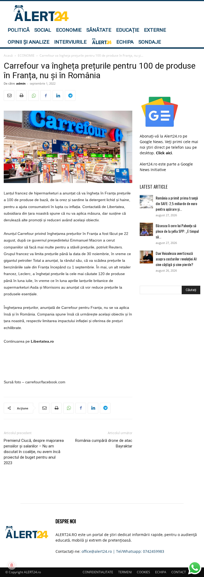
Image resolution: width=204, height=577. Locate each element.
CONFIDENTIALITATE (98, 572)
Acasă (8, 55)
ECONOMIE (69, 30)
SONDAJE (149, 42)
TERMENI (125, 572)
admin (21, 83)
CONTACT (178, 572)
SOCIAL (42, 30)
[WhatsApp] (33, 95)
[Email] (9, 95)
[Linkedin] (58, 95)
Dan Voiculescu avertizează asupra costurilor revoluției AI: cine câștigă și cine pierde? (176, 258)
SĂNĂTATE (98, 30)
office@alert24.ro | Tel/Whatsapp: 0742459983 (123, 551)
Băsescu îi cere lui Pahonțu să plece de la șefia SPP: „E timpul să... (177, 231)
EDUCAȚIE (127, 30)
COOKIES (143, 572)
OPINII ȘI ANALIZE (28, 42)
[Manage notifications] (11, 565)
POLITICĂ (18, 30)
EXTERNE (155, 30)
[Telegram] (70, 95)
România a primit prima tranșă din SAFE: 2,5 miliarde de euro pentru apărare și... (177, 203)
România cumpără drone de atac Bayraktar (103, 443)
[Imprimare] (21, 95)
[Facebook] (45, 95)
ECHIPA (125, 42)
